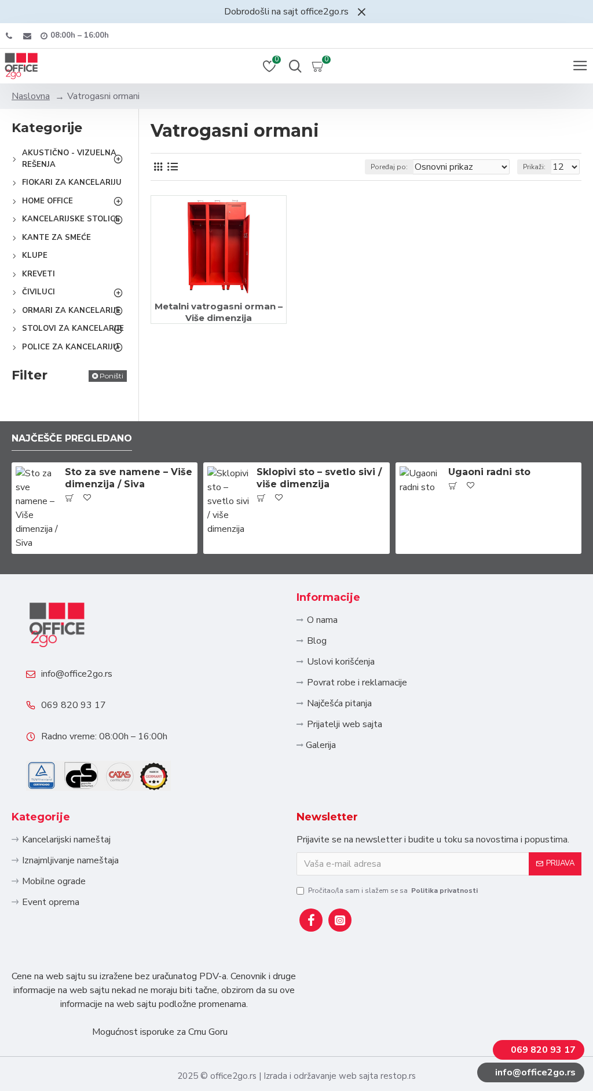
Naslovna (31, 96)
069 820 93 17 (73, 705)
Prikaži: (534, 167)
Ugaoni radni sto (489, 471)
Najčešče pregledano (72, 438)
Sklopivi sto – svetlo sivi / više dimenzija (319, 478)
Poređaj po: (389, 167)
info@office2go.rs (76, 673)
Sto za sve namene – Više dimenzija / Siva (128, 478)
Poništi (111, 375)
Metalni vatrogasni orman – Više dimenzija (219, 312)
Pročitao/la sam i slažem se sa (393, 890)
